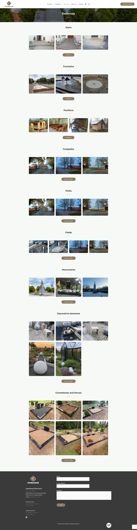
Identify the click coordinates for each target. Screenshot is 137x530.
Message (59, 490)
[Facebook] (26, 517)
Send (60, 505)
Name (58, 476)
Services (49, 4)
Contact (81, 4)
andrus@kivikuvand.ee (32, 503)
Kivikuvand (19, 4)
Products (58, 4)
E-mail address (61, 483)
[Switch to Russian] (89, 4)
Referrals (66, 4)
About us (73, 4)
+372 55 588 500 (30, 514)
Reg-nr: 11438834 (30, 491)
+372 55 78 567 (30, 505)
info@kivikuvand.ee (35, 497)
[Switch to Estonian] (85, 4)
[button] (127, 4)
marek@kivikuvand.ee (32, 512)
